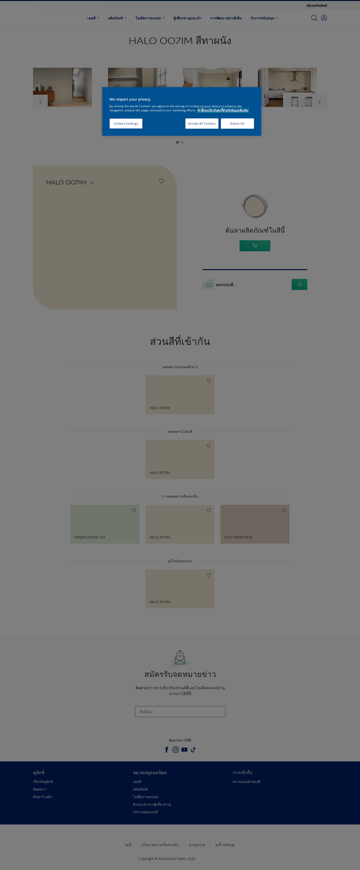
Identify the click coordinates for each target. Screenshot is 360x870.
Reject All (237, 123)
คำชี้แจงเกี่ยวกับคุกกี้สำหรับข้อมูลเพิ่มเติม (223, 110)
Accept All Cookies (202, 123)
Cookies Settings (126, 123)
